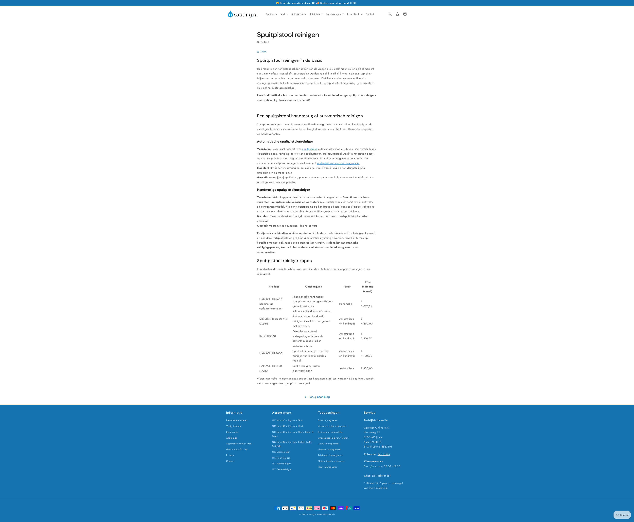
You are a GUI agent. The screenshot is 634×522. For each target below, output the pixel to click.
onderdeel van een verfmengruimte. (338, 163)
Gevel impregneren (328, 443)
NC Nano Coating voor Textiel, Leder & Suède (292, 444)
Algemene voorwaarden (238, 443)
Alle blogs (231, 437)
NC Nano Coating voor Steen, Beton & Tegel (293, 434)
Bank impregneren (327, 420)
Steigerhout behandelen (330, 432)
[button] (271, 14)
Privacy (230, 455)
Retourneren (232, 432)
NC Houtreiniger (281, 457)
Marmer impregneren (329, 449)
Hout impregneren (327, 466)
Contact (230, 461)
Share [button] (263, 51)
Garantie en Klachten (237, 449)
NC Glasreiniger (281, 451)
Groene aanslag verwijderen (333, 437)
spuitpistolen (309, 149)
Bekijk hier (384, 454)
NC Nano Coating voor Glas (287, 420)
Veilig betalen (233, 426)
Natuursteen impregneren (331, 461)
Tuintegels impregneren (330, 455)
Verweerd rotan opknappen (332, 426)
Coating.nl (312, 514)
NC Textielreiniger (282, 469)
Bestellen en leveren (236, 420)
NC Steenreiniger (281, 463)
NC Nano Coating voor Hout (287, 426)
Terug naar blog (319, 397)
